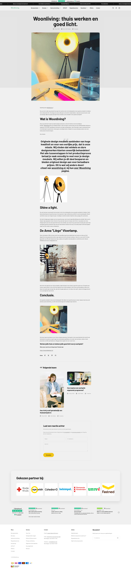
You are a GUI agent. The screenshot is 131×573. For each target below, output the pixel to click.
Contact (98, 8)
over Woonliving (82, 167)
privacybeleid (67, 432)
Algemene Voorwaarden (31, 543)
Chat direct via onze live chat (53, 536)
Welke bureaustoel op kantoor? (78, 535)
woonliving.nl (59, 167)
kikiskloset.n (50, 107)
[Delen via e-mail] (55, 355)
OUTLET (65, 8)
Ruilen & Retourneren (31, 538)
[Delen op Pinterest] (52, 355)
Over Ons (28, 533)
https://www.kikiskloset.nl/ (46, 350)
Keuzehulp (83, 8)
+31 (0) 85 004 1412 (53, 541)
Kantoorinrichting (54, 8)
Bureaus (44, 8)
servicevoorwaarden (76, 432)
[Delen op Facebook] (45, 355)
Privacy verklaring (30, 541)
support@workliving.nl (52, 533)
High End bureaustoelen (77, 541)
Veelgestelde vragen (31, 535)
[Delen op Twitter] (48, 355)
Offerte (91, 8)
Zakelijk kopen (74, 533)
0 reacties (76, 29)
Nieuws (28, 548)
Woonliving (46, 125)
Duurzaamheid (29, 546)
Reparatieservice (74, 8)
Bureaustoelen (34, 8)
